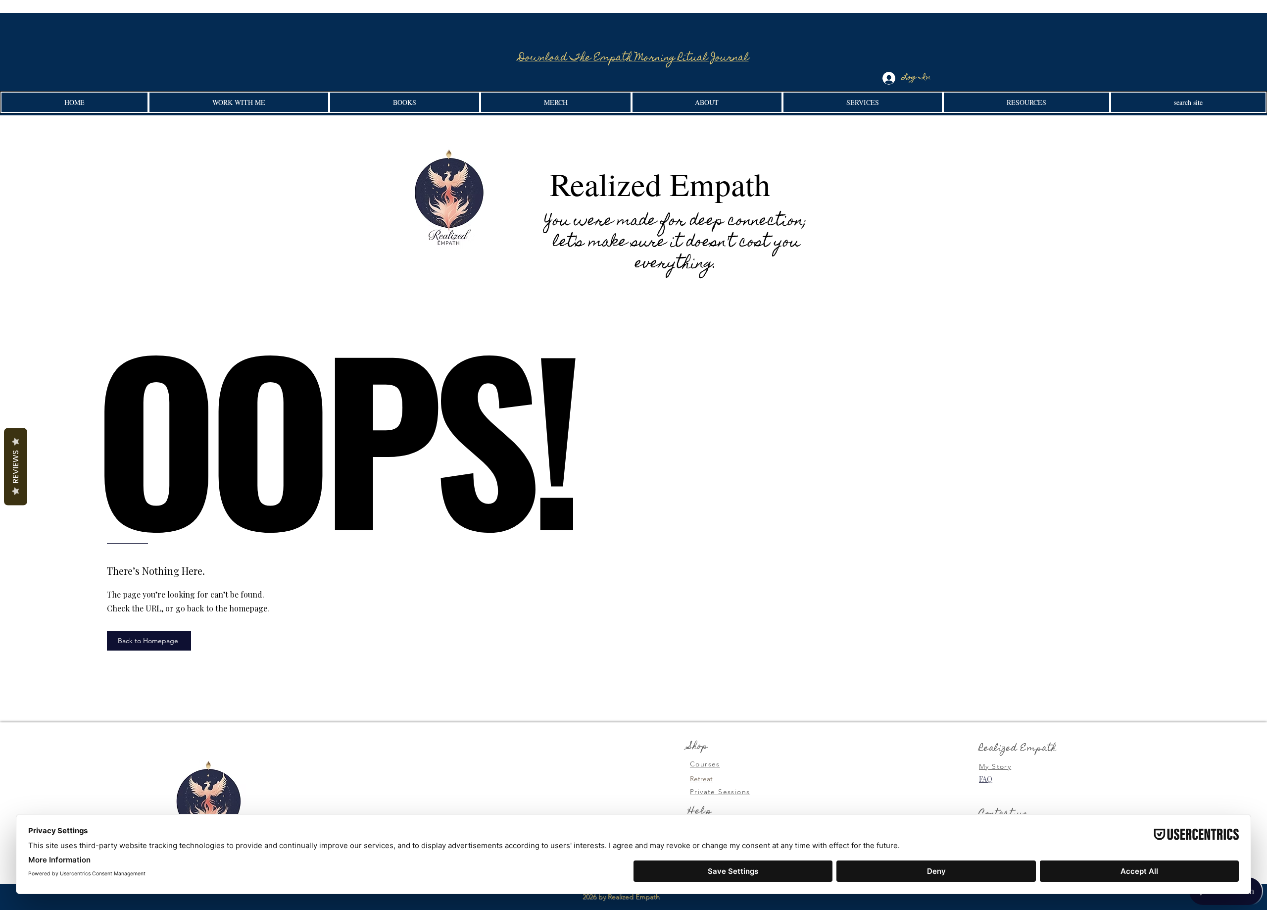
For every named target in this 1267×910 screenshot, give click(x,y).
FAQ (985, 779)
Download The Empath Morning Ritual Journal (634, 58)
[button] (238, 102)
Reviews (15, 467)
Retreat (701, 778)
